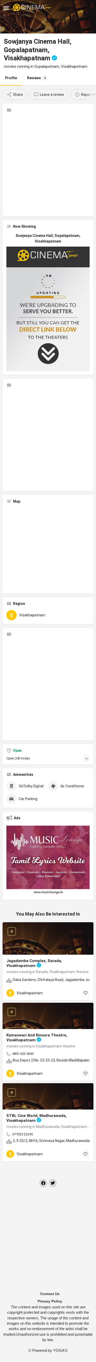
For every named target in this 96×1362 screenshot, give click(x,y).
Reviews (36, 78)
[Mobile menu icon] (6, 8)
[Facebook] (43, 1183)
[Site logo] (32, 8)
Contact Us (50, 1294)
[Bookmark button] (85, 993)
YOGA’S (60, 1350)
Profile (11, 78)
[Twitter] (53, 1183)
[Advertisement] (48, 164)
